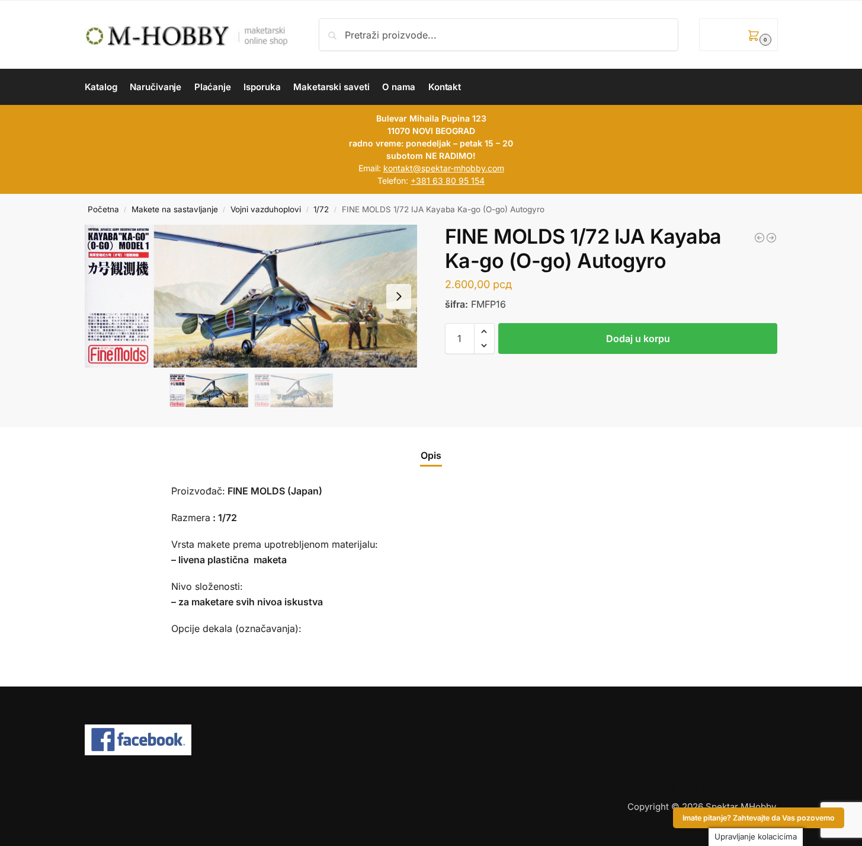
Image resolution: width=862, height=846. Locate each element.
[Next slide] (398, 296)
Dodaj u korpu (638, 338)
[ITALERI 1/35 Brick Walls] (771, 238)
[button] (738, 34)
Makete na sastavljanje (175, 209)
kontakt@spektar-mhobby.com (443, 168)
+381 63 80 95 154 (448, 180)
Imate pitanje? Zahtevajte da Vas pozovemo (758, 817)
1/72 (321, 209)
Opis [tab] (431, 455)
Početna (103, 209)
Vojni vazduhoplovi (265, 209)
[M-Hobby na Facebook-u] (431, 739)
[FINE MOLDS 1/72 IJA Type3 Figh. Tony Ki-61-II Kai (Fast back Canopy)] (759, 238)
